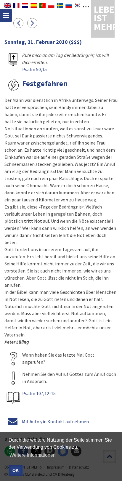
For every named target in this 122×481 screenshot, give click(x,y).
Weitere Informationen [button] (32, 455)
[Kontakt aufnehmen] (12, 421)
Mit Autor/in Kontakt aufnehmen (55, 421)
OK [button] (15, 470)
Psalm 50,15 (34, 69)
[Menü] (6, 15)
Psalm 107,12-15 (39, 393)
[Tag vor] (33, 23)
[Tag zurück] (20, 23)
